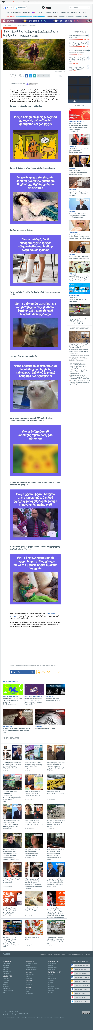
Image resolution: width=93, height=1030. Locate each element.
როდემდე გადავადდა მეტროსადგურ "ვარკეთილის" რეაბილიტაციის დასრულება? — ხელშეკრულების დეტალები (12, 787)
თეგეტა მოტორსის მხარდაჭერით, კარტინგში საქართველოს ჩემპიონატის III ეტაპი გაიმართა (79, 314)
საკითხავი (65, 13)
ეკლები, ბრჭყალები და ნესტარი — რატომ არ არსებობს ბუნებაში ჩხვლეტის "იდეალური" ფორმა (79, 271)
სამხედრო (6, 973)
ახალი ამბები (10, 1)
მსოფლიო (6, 967)
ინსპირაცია (51, 990)
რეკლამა (82, 13)
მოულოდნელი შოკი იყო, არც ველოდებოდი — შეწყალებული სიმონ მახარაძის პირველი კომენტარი (34, 845)
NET (34, 13)
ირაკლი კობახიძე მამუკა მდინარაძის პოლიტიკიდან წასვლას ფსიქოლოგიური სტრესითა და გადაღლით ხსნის (56, 874)
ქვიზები (56, 13)
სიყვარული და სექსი (53, 988)
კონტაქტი (87, 954)
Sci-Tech (29, 972)
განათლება (6, 980)
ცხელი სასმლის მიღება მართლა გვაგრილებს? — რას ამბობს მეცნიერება (79, 187)
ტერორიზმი (6, 965)
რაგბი (27, 991)
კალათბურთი (29, 993)
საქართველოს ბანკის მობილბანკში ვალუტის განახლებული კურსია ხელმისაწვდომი (12, 903)
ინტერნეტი (28, 976)
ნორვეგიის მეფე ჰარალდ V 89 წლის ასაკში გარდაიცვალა (12, 874)
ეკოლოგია (6, 978)
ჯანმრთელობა (53, 961)
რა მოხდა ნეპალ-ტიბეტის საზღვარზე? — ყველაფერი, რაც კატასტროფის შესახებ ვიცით (56, 933)
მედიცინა (50, 965)
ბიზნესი (28, 965)
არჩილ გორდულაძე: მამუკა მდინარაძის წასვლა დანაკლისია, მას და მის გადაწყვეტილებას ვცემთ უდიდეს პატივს (12, 816)
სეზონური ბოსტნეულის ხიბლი (34, 933)
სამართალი (6, 988)
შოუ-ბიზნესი (29, 984)
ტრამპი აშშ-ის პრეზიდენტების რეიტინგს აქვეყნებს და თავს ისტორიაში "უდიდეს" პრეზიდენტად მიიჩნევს (12, 758)
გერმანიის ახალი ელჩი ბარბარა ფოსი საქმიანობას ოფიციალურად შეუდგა (79, 144)
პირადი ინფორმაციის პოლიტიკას (54, 1017)
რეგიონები (6, 986)
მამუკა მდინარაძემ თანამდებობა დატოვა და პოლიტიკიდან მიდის (79, 250)
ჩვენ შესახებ (43, 954)
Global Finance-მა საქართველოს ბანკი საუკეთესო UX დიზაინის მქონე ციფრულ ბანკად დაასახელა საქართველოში (79, 120)
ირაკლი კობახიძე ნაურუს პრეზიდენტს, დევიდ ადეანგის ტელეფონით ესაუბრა (79, 165)
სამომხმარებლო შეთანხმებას (35, 1017)
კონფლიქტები (7, 971)
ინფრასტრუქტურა (8, 990)
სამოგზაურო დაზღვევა (49, 665)
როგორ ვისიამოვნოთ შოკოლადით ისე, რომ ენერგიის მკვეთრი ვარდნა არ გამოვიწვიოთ (79, 230)
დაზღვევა (29, 665)
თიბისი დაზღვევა (37, 665)
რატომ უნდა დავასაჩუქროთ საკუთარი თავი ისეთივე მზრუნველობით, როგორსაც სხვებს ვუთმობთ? (35, 694)
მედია (4, 992)
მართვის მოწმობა (29, 1)
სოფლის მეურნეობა (31, 969)
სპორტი (28, 987)
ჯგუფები (9, 7)
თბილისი (5, 984)
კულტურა (29, 980)
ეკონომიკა (78, 16)
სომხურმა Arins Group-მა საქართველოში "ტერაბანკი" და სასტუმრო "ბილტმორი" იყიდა (34, 758)
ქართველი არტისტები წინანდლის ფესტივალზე (56, 692)
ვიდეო (41, 13)
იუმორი (50, 984)
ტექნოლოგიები (30, 974)
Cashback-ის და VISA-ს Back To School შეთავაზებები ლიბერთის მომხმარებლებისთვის (14, 694)
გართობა (50, 982)
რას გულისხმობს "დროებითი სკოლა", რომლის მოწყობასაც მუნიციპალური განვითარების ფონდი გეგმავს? (78, 365)
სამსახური (51, 986)
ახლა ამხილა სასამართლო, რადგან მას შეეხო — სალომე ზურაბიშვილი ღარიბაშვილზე (80, 382)
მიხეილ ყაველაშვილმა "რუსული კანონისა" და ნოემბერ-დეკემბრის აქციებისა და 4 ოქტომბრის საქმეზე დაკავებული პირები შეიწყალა (34, 874)
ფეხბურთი (28, 989)
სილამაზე (50, 974)
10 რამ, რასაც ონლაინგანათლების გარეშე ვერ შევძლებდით (79, 292)
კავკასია (5, 969)
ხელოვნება (29, 982)
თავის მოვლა (51, 969)
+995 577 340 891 (23, 1014)
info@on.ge (13, 1014)
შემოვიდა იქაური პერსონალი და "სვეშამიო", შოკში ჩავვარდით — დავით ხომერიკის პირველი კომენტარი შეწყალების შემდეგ (56, 845)
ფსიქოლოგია (52, 963)
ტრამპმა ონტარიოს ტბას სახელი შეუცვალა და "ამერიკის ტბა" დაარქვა (34, 787)
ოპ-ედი (48, 13)
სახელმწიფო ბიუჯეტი (31, 967)
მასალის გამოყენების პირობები (75, 954)
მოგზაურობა (32, 25)
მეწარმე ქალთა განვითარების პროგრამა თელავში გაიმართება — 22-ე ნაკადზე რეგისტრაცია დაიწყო (79, 377)
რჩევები (50, 992)
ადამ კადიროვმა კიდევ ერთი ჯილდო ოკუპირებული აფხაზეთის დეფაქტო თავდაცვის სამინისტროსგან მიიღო (56, 758)
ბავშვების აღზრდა (53, 967)
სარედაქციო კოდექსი (59, 954)
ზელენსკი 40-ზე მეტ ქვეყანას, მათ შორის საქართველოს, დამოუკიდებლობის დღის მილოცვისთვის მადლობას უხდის (12, 933)
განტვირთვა (19, 1)
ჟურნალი (26, 13)
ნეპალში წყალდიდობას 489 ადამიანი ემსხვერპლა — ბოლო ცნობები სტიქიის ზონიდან (56, 816)
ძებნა (37, 1)
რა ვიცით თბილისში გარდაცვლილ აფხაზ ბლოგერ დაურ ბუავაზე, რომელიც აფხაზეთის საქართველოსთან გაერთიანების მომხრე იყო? (12, 845)
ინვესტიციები (21, 7)
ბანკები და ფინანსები (31, 963)
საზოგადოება (70, 16)
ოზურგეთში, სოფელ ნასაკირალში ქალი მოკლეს (56, 787)
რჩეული (74, 13)
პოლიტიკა (62, 16)
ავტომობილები (52, 978)
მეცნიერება (29, 978)
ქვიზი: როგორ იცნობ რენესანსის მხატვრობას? (34, 903)
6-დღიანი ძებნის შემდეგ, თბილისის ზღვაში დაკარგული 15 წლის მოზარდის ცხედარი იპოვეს (19, 721)
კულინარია (51, 980)
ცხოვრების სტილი (22, 25)
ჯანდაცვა (5, 982)
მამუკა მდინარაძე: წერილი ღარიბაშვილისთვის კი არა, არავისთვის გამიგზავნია (79, 208)
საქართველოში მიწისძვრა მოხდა (51, 719)
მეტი (84, 16)
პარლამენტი (6, 963)
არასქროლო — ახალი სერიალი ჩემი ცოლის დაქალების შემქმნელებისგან (79, 371)
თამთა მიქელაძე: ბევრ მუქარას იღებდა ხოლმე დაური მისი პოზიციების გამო (34, 816)
